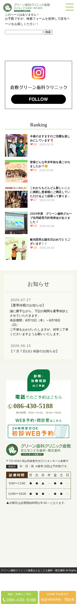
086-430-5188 (33, 405)
